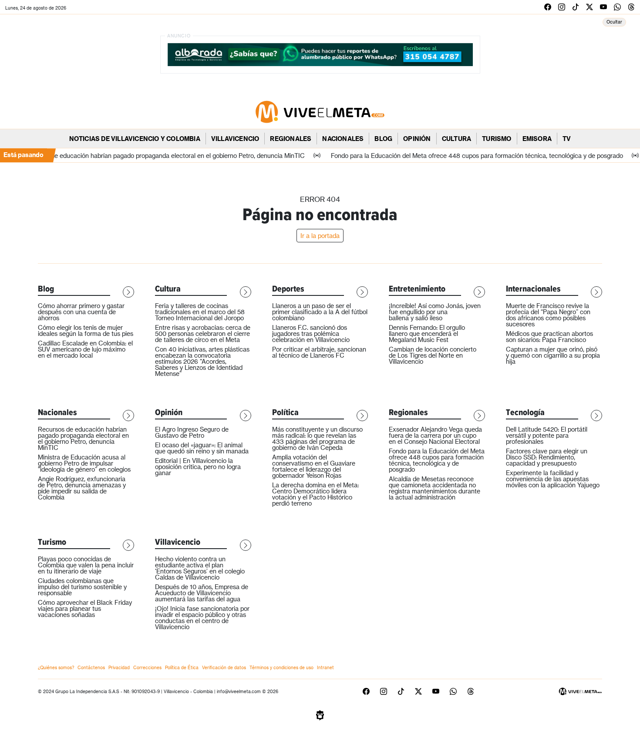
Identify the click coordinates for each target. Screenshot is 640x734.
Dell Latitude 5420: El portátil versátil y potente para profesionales (546, 435)
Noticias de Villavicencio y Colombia (134, 138)
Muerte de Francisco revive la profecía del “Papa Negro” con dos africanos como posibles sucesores (548, 315)
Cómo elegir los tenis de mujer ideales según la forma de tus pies (85, 330)
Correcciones (147, 667)
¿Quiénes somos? (56, 667)
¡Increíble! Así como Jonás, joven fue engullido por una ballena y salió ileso (435, 312)
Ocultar (614, 21)
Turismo (496, 138)
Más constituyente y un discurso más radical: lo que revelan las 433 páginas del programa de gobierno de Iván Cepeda (317, 438)
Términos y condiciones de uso (281, 667)
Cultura (456, 138)
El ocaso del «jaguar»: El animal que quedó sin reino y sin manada (202, 448)
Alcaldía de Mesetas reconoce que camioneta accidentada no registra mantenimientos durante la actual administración (434, 488)
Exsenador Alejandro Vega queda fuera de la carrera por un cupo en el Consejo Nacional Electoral (435, 435)
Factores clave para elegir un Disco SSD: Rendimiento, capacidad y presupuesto (546, 457)
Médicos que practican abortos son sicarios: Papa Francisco (549, 336)
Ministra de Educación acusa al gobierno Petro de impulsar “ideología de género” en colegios (84, 463)
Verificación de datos (224, 667)
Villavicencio (235, 138)
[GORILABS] (320, 715)
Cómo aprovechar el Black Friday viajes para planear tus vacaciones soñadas (85, 608)
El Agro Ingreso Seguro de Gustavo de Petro (192, 432)
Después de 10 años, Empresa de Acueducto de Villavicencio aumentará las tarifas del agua (201, 593)
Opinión (417, 138)
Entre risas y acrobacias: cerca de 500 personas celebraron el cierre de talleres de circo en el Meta (202, 333)
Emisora (537, 138)
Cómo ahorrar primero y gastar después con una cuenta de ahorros (81, 312)
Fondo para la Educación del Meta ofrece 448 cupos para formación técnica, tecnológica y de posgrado (437, 460)
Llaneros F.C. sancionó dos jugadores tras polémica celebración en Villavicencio (311, 333)
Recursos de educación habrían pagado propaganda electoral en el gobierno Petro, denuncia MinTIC (83, 438)
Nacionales (343, 138)
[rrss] (547, 7)
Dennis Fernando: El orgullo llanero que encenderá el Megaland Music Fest (427, 333)
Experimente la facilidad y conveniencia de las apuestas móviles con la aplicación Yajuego (553, 479)
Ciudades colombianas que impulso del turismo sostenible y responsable (82, 587)
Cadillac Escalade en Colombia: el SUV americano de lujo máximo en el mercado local (85, 349)
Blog (383, 138)
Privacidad (119, 667)
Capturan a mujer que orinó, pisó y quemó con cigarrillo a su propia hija (553, 355)
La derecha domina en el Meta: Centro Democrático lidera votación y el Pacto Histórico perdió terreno (315, 494)
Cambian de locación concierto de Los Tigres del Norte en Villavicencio (432, 355)
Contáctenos (91, 667)
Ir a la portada (320, 235)
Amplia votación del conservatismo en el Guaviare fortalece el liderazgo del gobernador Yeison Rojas (313, 466)
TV (567, 138)
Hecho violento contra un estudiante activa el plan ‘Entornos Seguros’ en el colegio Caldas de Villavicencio (200, 568)
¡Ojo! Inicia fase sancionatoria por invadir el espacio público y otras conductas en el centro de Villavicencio (202, 617)
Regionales (290, 138)
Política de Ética (182, 667)
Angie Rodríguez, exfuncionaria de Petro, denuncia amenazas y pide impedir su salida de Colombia (82, 488)
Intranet (325, 667)
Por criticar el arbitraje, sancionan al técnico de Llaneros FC (319, 352)
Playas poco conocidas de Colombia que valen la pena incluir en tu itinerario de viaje (86, 565)
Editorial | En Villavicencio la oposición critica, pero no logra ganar (198, 466)
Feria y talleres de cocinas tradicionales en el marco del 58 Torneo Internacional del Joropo (200, 312)
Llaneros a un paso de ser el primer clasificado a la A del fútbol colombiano (319, 312)
